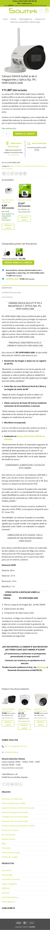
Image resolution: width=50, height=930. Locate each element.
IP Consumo (8, 168)
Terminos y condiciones (12, 799)
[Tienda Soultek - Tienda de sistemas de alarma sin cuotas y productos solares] (23, 10)
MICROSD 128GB (24, 200)
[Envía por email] (16, 174)
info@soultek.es (11, 752)
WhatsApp (41, 667)
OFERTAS (6, 888)
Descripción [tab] (7, 288)
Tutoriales (6, 848)
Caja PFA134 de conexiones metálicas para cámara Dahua (8, 201)
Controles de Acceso (11, 879)
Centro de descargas (11, 852)
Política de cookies (10, 857)
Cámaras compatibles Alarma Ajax (25, 22)
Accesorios (6, 870)
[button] (41, 11)
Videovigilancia (25, 19)
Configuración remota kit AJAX (15, 817)
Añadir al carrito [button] (8, 226)
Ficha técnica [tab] (7, 297)
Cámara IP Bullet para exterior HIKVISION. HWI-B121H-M (8, 710)
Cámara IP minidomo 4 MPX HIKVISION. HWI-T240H (40, 710)
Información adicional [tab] (11, 292)
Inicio (5, 19)
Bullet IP (12, 166)
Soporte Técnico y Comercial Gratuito (18, 808)
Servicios (6, 893)
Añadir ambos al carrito (18, 262)
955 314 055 (23, 1)
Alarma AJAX (7, 875)
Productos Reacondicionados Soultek (18, 826)
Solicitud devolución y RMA (13, 803)
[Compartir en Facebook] (8, 174)
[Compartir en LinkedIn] (25, 174)
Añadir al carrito (25, 133)
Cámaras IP (40, 19)
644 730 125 (33, 1)
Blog (4, 843)
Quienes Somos (8, 839)
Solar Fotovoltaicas (10, 897)
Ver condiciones (13, 155)
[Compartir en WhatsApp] (4, 174)
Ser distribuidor (9, 834)
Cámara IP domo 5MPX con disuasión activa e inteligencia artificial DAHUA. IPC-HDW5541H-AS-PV (25, 710)
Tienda (13, 19)
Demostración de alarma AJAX (15, 821)
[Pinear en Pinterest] (21, 174)
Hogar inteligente (9, 884)
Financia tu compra (10, 830)
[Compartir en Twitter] (12, 174)
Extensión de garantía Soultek (15, 812)
